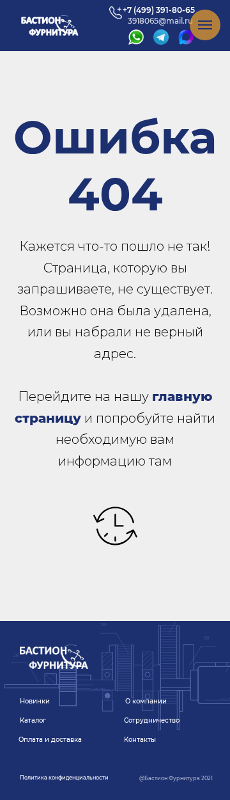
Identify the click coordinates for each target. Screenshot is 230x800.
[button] (64, 778)
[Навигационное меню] (205, 24)
